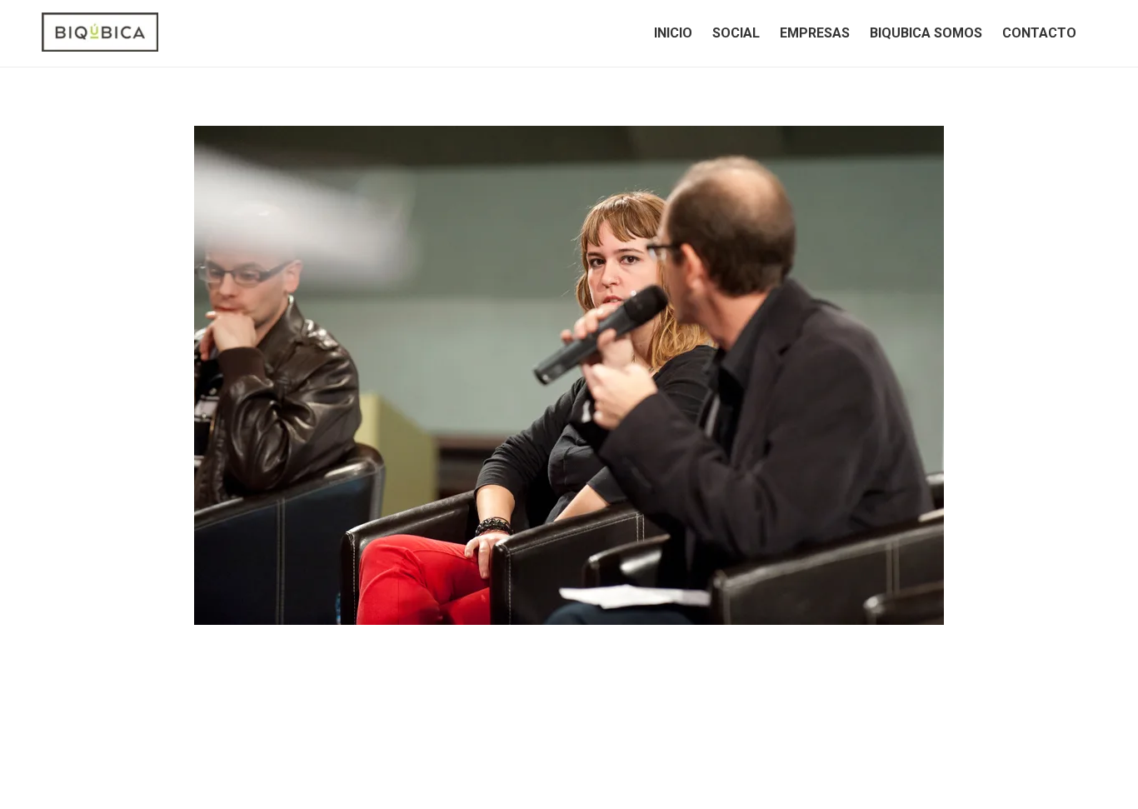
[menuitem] (673, 33)
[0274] (569, 375)
